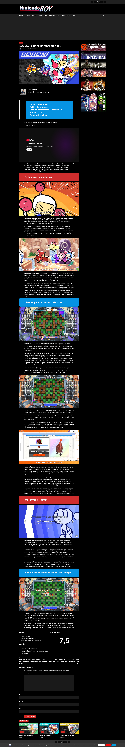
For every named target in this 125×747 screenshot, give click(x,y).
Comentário (27, 674)
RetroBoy (51, 15)
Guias (40, 15)
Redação (74, 15)
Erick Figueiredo (25, 48)
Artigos (28, 15)
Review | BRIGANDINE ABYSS (69, 728)
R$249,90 (39, 112)
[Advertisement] (62, 29)
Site (20, 709)
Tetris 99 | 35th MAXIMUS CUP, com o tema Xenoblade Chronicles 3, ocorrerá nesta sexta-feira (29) (64, 660)
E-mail (21, 702)
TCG (58, 15)
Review (34, 15)
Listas (45, 15)
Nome (21, 695)
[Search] (103, 15)
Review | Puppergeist (49, 728)
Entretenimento (65, 15)
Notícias (21, 15)
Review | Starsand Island (28, 728)
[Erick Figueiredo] (23, 91)
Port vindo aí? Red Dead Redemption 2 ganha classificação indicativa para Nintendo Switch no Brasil (33, 660)
